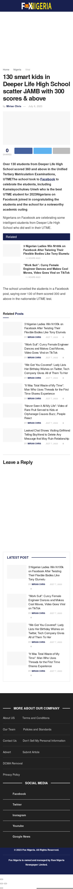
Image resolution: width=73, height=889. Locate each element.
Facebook (47, 179)
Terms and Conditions (35, 718)
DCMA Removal (13, 763)
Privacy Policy (11, 774)
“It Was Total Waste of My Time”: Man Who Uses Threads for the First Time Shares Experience (46, 389)
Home (6, 69)
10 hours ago (32, 258)
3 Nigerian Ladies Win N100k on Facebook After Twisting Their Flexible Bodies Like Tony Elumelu (46, 249)
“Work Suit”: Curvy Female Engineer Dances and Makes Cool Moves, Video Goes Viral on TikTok (46, 268)
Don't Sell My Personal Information (44, 740)
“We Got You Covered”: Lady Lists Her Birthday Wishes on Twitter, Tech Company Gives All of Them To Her (46, 369)
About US (9, 718)
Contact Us (10, 740)
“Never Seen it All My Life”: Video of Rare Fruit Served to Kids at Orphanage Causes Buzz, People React (45, 412)
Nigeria (17, 69)
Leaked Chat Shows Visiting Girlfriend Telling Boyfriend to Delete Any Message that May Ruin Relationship (47, 434)
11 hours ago (32, 277)
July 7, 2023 (51, 337)
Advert (7, 752)
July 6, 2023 (35, 106)
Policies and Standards (37, 729)
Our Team (9, 729)
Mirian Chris (13, 106)
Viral (27, 69)
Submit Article (31, 752)
